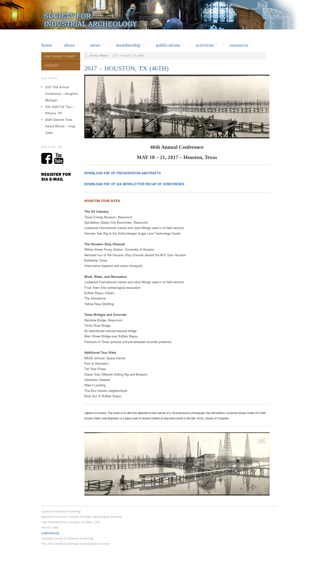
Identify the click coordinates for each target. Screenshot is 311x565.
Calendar (51, 65)
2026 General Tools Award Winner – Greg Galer (60, 126)
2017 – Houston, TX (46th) (126, 68)
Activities (205, 45)
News (95, 45)
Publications (168, 45)
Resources (239, 45)
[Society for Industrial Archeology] (91, 19)
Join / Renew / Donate (59, 56)
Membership (128, 45)
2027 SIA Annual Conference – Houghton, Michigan (62, 93)
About (69, 45)
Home (46, 45)
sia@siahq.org (50, 533)
